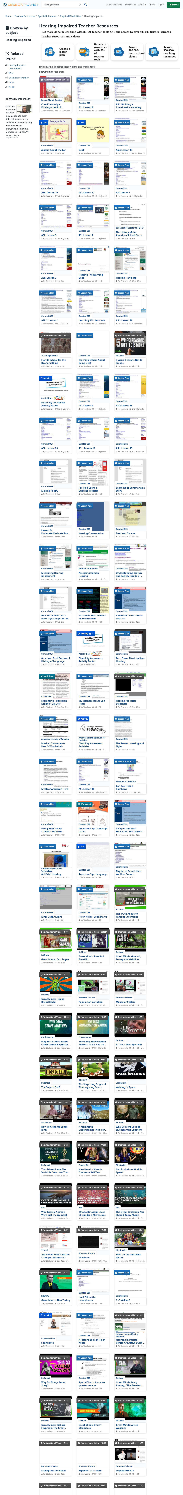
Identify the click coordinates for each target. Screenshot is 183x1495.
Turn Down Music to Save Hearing (130, 660)
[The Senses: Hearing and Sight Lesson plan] (130, 727)
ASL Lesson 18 (86, 789)
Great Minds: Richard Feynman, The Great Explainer (53, 1428)
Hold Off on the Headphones (87, 1299)
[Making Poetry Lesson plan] (55, 471)
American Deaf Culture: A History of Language (55, 660)
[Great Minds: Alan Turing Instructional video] (55, 1280)
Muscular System (126, 1002)
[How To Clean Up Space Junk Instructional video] (55, 1110)
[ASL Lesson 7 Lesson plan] (93, 215)
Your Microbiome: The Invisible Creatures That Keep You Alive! (55, 1172)
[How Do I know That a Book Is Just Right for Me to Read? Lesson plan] (55, 599)
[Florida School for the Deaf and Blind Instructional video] (55, 347)
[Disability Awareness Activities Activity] (93, 735)
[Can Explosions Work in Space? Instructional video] (130, 1153)
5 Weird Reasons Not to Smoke (129, 361)
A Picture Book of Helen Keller (92, 1341)
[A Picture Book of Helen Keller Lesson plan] (93, 1333)
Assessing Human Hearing (89, 574)
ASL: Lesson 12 (87, 448)
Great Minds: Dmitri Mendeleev (90, 1426)
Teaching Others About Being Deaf (92, 361)
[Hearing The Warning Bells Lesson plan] (93, 266)
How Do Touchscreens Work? (128, 1256)
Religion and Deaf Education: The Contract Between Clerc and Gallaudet (130, 833)
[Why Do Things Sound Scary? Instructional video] (55, 1366)
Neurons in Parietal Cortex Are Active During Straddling (130, 1342)
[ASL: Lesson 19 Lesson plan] (55, 173)
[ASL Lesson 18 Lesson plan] (93, 769)
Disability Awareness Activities (91, 745)
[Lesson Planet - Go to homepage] (22, 4)
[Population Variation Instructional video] (93, 982)
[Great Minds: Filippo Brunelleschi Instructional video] (55, 982)
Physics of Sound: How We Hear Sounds (129, 873)
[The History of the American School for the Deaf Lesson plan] (130, 224)
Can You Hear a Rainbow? (124, 787)
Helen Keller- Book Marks (93, 916)
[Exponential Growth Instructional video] (93, 1451)
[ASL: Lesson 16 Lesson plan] (130, 386)
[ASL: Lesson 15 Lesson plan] (130, 428)
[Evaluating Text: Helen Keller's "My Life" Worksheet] (55, 692)
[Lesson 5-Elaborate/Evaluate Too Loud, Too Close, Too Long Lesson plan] (55, 514)
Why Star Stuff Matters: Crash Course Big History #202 (55, 1044)
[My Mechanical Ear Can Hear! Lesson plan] (93, 692)
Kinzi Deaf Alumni (51, 916)
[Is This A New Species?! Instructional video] (130, 1025)
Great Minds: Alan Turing (55, 1300)
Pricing (152, 4)
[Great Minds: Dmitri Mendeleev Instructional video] (93, 1408)
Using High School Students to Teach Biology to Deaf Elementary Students (53, 833)
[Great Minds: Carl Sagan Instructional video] (55, 940)
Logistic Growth (125, 1470)
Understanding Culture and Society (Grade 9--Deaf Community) (129, 576)
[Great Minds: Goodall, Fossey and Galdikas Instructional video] (130, 940)
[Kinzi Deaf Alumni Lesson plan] (55, 897)
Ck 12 (11, 82)
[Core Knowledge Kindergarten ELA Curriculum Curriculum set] (55, 96)
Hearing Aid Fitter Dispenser (126, 702)
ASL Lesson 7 (86, 235)
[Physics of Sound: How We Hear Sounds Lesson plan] (130, 854)
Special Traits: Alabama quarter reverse (92, 1384)
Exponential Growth (90, 1470)
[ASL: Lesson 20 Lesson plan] (55, 428)
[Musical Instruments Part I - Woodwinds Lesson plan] (55, 735)
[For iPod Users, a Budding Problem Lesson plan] (93, 479)
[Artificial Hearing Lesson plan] (55, 863)
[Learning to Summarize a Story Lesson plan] (130, 471)
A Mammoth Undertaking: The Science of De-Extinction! (93, 1129)
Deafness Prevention (19, 77)
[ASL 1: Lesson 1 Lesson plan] (55, 301)
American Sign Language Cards (93, 830)
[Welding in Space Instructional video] (130, 1067)
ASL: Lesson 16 (124, 405)
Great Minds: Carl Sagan (55, 959)
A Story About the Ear (53, 150)
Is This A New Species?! (129, 1044)
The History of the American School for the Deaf (129, 235)
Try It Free (173, 4)
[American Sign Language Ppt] (93, 854)
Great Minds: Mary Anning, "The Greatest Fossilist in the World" (128, 1385)
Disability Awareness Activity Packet (53, 404)
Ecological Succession (53, 1470)
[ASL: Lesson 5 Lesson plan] (55, 215)
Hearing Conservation (91, 533)
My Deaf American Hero (54, 789)
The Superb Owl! (50, 1087)
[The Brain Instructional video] (93, 1238)
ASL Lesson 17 (86, 192)
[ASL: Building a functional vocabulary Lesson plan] (130, 88)
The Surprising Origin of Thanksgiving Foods (92, 1086)
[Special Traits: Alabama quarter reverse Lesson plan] (93, 1374)
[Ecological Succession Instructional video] (55, 1451)
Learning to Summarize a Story (130, 489)
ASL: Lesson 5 (48, 235)
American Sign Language (93, 874)
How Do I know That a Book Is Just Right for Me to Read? (55, 618)
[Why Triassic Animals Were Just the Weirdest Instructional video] (55, 1195)
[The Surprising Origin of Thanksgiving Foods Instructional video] (93, 1067)
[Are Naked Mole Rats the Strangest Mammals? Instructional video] (55, 1238)
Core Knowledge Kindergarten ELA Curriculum (51, 107)
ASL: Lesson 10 (124, 320)
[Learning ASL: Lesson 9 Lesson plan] (93, 301)
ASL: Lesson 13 (124, 150)
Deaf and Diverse (125, 533)
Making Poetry (49, 490)
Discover (129, 4)
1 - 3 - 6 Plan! (123, 1300)
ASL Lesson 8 (86, 107)
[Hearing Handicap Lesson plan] (130, 258)
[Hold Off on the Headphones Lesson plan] (93, 1280)
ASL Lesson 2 (86, 405)
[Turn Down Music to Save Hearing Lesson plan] (130, 641)
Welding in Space (125, 1087)
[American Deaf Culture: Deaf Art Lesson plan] (130, 599)
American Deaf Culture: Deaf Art (129, 617)
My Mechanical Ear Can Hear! (92, 702)
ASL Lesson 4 (123, 192)
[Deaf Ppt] (93, 130)
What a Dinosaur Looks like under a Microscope (92, 1213)
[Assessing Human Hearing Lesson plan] (93, 556)
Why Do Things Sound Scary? (53, 1384)
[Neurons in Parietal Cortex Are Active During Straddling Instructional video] (130, 1327)
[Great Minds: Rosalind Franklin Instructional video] (93, 940)
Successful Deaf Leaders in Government (92, 617)
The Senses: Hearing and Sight (130, 745)
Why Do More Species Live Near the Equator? (129, 1128)
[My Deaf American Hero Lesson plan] (55, 778)
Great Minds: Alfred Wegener (127, 1426)
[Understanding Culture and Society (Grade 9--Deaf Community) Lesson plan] (130, 565)
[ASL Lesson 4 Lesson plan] (130, 173)
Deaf (81, 150)
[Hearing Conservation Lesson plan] (93, 522)
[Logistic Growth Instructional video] (130, 1451)
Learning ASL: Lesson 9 (92, 320)
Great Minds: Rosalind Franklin (91, 958)
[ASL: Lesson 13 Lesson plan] (130, 130)
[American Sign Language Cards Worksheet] (93, 820)
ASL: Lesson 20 (49, 448)
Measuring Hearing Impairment (52, 574)
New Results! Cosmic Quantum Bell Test (90, 1171)
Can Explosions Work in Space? (129, 1171)
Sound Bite (47, 1342)
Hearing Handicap (126, 277)
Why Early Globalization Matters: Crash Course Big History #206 (92, 1044)
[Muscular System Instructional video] (130, 982)
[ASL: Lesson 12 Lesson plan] (93, 428)
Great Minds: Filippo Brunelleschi (52, 1000)
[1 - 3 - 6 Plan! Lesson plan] (130, 1289)
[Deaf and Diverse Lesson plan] (130, 514)
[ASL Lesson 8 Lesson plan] (93, 88)
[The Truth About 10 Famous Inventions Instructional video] (130, 897)
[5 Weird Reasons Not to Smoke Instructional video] (130, 343)
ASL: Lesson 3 (48, 277)
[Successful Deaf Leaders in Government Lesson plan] (93, 607)
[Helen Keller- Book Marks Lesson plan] (93, 897)
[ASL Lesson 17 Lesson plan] (93, 173)
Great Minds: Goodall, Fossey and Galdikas (128, 958)
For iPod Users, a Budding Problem (89, 489)
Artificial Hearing (51, 874)
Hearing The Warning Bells (91, 276)
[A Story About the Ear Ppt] (55, 130)
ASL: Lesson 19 (49, 192)
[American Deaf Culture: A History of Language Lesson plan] (55, 641)
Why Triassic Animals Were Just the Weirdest (54, 1213)
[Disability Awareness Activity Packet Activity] (55, 394)
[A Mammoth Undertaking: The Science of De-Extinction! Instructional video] (93, 1110)
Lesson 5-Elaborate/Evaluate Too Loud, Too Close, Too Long (54, 535)
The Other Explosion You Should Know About (130, 1213)
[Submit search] (85, 5)
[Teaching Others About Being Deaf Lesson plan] (93, 343)
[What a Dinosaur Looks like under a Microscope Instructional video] (93, 1195)
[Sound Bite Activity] (55, 1323)
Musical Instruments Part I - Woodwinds (53, 745)
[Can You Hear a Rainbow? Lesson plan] (130, 778)
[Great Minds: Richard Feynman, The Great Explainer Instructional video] (55, 1408)
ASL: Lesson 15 (124, 448)
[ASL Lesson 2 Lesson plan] (93, 386)
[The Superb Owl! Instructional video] (55, 1067)
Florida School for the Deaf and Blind (53, 361)
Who (11, 72)
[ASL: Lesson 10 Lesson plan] (130, 301)
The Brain (84, 1257)
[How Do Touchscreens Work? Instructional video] (130, 1238)
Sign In (161, 4)
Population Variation (91, 1002)
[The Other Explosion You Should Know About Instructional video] (130, 1195)
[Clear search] (80, 4)
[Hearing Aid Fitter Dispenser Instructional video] (130, 684)
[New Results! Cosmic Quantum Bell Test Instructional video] (93, 1153)
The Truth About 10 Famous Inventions (127, 915)
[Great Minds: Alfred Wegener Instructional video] (130, 1408)
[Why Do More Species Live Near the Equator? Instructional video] (130, 1110)
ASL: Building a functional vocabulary (128, 106)
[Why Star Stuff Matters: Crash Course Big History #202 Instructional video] (55, 1025)
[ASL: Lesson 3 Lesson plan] (55, 258)
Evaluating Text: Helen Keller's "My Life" (54, 702)
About (141, 4)
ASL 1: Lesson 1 (49, 320)
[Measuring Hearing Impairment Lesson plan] (55, 556)
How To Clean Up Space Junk (54, 1128)
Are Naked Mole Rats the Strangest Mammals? (55, 1256)
